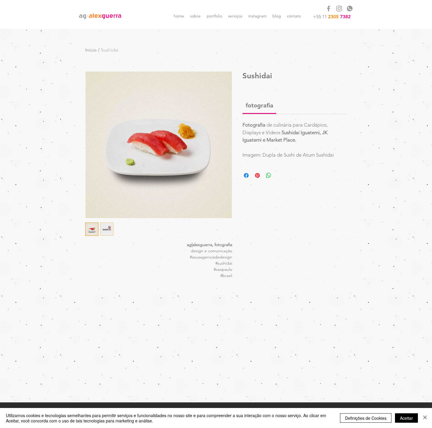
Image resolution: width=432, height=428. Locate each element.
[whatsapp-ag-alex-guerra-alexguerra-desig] (350, 8)
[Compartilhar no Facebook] (246, 175)
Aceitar (406, 418)
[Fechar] (424, 418)
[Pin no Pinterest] (257, 175)
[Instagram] (339, 8)
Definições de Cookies (365, 418)
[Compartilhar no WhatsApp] (268, 175)
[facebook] (328, 8)
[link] (259, 105)
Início (91, 50)
